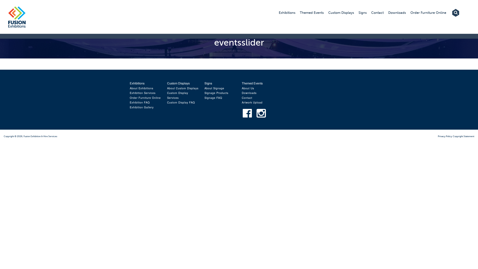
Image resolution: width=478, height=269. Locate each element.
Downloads (249, 93)
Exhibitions (137, 83)
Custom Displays (178, 83)
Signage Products (216, 93)
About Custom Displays (182, 88)
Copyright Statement (463, 136)
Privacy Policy (445, 136)
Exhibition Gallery (142, 107)
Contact (435, 58)
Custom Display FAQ (181, 102)
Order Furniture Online (145, 98)
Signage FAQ (213, 98)
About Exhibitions (141, 88)
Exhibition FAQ (140, 102)
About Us (248, 88)
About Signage (214, 88)
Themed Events (252, 83)
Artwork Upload (440, 69)
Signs (208, 83)
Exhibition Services (143, 93)
